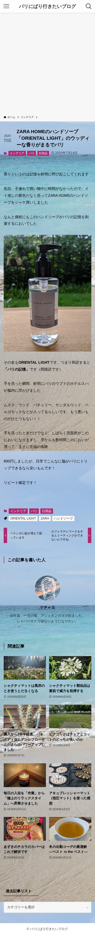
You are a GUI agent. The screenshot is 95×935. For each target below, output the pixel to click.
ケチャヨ (47, 607)
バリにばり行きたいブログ (47, 6)
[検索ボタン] (88, 6)
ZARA (45, 518)
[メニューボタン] (6, 6)
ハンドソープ (63, 518)
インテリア (17, 153)
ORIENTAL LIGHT (23, 518)
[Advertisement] (47, 65)
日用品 (43, 153)
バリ (32, 153)
